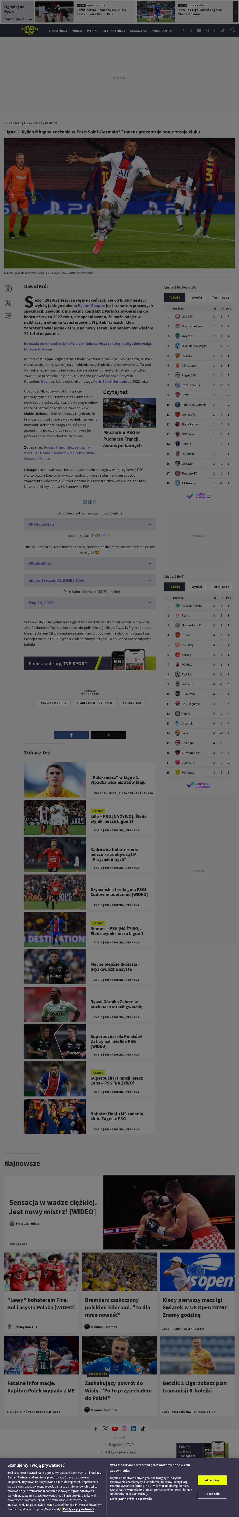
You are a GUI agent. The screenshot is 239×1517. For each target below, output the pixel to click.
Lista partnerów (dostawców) (132, 1499)
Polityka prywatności (78, 1509)
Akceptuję (212, 1480)
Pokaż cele (212, 1494)
